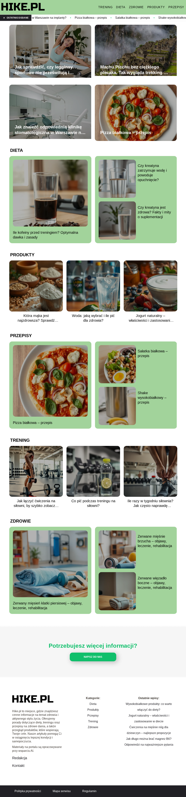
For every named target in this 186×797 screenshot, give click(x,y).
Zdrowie (136, 7)
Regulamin (89, 791)
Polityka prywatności (28, 791)
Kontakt (18, 766)
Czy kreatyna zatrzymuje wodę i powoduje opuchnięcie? (152, 173)
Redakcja (19, 758)
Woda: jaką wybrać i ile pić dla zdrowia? (93, 318)
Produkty (156, 7)
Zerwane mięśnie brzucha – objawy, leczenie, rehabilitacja (155, 541)
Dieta (120, 7)
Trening (105, 7)
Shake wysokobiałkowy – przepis (146, 17)
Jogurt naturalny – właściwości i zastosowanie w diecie (150, 318)
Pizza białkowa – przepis (58, 17)
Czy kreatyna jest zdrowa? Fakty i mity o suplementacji (154, 212)
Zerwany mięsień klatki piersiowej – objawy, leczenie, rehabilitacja (47, 605)
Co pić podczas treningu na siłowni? (93, 503)
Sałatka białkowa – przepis (99, 17)
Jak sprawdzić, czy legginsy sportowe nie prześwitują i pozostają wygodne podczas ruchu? (44, 69)
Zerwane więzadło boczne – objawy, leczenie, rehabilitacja (155, 583)
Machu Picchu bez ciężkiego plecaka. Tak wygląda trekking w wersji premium (133, 69)
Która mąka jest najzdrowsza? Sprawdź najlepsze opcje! (36, 318)
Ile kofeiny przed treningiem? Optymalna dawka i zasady (45, 234)
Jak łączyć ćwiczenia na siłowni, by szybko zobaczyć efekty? (36, 503)
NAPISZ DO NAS (93, 657)
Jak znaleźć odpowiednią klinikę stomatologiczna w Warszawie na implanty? (49, 129)
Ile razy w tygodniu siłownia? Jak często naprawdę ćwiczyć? (150, 503)
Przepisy (176, 7)
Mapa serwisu (62, 791)
